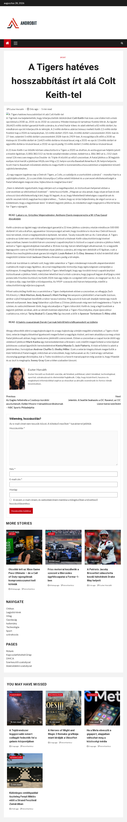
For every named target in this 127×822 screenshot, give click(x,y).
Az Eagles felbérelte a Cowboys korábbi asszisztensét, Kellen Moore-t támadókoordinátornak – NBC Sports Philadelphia (34, 402)
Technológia (12, 627)
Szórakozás (16, 757)
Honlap (13, 489)
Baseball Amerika (84, 161)
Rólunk (10, 650)
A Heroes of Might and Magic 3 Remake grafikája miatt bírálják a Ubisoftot (63, 734)
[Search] (122, 43)
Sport (63, 57)
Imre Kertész (29, 589)
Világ (9, 615)
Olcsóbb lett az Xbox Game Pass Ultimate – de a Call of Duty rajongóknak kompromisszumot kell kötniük (24, 577)
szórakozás (12, 634)
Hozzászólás (17, 428)
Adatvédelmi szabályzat (19, 665)
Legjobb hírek (13, 612)
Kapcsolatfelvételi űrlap (19, 654)
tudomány (11, 623)
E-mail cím (15, 479)
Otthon (10, 608)
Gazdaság (11, 619)
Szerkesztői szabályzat (18, 662)
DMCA (10, 658)
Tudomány (15, 695)
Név (12, 468)
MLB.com (44, 161)
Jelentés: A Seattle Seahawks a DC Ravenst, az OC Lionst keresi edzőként (94, 400)
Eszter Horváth (16, 109)
